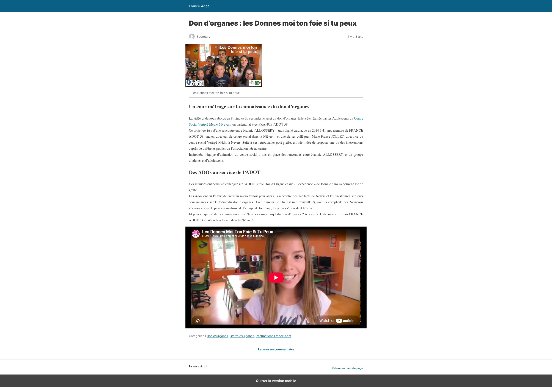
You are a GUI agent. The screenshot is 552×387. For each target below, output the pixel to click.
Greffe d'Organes (242, 336)
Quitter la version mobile (276, 381)
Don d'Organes (217, 336)
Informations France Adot (273, 336)
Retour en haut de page (347, 368)
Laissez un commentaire (276, 349)
